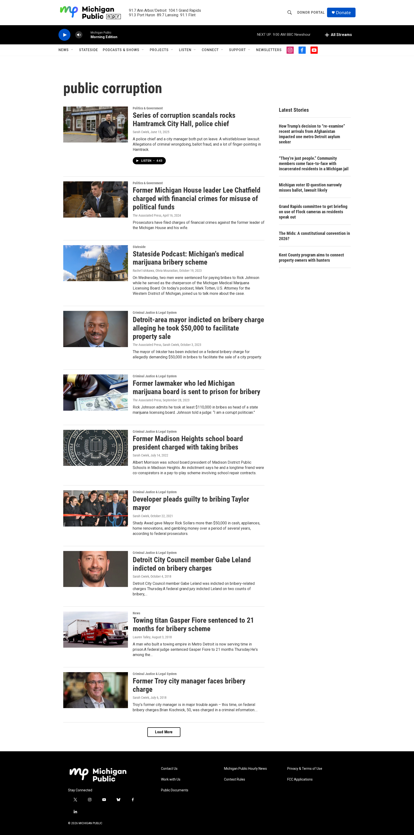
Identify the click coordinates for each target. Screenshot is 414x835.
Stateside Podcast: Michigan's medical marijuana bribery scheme (188, 258)
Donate (343, 12)
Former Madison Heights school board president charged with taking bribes (188, 442)
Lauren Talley (141, 637)
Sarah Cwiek (141, 132)
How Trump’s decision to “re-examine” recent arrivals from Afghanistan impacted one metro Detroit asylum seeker (312, 134)
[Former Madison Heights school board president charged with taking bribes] (95, 448)
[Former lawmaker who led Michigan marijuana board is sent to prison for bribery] (95, 392)
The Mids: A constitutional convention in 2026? (314, 236)
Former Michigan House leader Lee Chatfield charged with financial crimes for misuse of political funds (196, 198)
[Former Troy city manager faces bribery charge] (95, 690)
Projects (159, 50)
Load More (164, 732)
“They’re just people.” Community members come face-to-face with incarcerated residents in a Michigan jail (314, 163)
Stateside (88, 50)
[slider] (86, 34)
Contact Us (169, 768)
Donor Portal (311, 12)
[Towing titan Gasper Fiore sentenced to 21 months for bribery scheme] (95, 629)
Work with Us (170, 779)
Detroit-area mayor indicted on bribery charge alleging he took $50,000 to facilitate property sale (198, 328)
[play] (64, 35)
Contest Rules (234, 779)
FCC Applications (300, 779)
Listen (185, 50)
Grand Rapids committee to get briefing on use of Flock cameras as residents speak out (313, 211)
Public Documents (174, 790)
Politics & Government (148, 108)
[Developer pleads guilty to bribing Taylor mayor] (95, 508)
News (63, 50)
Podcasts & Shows (121, 50)
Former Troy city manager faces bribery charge (189, 685)
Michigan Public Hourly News (245, 768)
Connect (210, 50)
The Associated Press (147, 215)
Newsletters (269, 50)
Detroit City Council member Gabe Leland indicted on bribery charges (192, 564)
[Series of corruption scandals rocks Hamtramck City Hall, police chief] (95, 124)
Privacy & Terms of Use (304, 768)
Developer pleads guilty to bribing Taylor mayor (191, 503)
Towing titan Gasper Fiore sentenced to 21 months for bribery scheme (193, 624)
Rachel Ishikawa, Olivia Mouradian (155, 270)
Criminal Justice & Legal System (155, 312)
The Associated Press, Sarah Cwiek (156, 345)
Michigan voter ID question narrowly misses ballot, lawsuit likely (310, 187)
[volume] (79, 35)
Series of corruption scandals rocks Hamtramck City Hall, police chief (184, 119)
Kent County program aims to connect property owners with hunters (311, 257)
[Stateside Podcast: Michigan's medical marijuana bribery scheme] (95, 263)
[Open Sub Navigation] (72, 50)
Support (237, 50)
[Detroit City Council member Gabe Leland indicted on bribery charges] (95, 569)
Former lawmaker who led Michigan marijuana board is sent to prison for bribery (196, 387)
